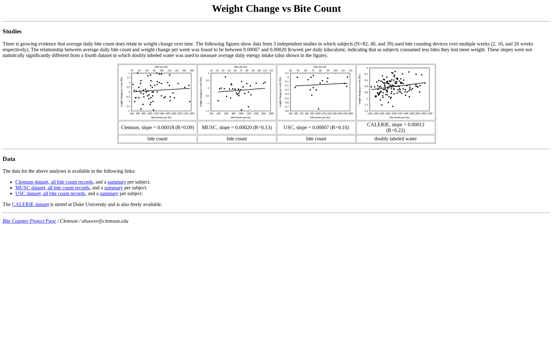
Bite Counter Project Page (29, 221)
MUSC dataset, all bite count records (52, 187)
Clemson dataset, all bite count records (54, 182)
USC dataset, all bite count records (50, 193)
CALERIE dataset (30, 204)
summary (117, 182)
